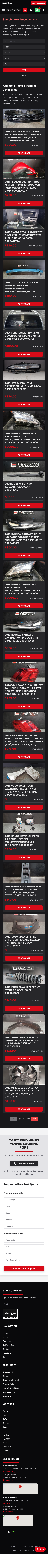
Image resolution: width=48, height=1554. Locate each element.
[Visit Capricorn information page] (7, 3)
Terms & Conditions (31, 1550)
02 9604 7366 (9, 1472)
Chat (42, 1549)
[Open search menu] (25, 10)
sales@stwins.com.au (10, 1475)
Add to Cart (24, 153)
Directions (9, 1480)
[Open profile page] (31, 10)
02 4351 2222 (9, 1503)
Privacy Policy (15, 1550)
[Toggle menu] (43, 10)
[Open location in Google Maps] (20, 1488)
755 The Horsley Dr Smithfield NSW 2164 (20, 1469)
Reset (24, 75)
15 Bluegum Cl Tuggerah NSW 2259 (18, 1500)
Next (34, 1119)
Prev (13, 1119)
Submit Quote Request (24, 1268)
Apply (24, 70)
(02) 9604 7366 (26, 1163)
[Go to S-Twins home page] (11, 10)
